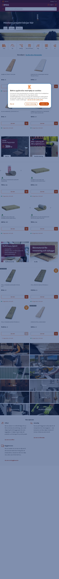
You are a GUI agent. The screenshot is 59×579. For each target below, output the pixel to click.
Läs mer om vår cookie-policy (35, 99)
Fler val (12, 103)
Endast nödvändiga (31, 103)
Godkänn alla (44, 103)
